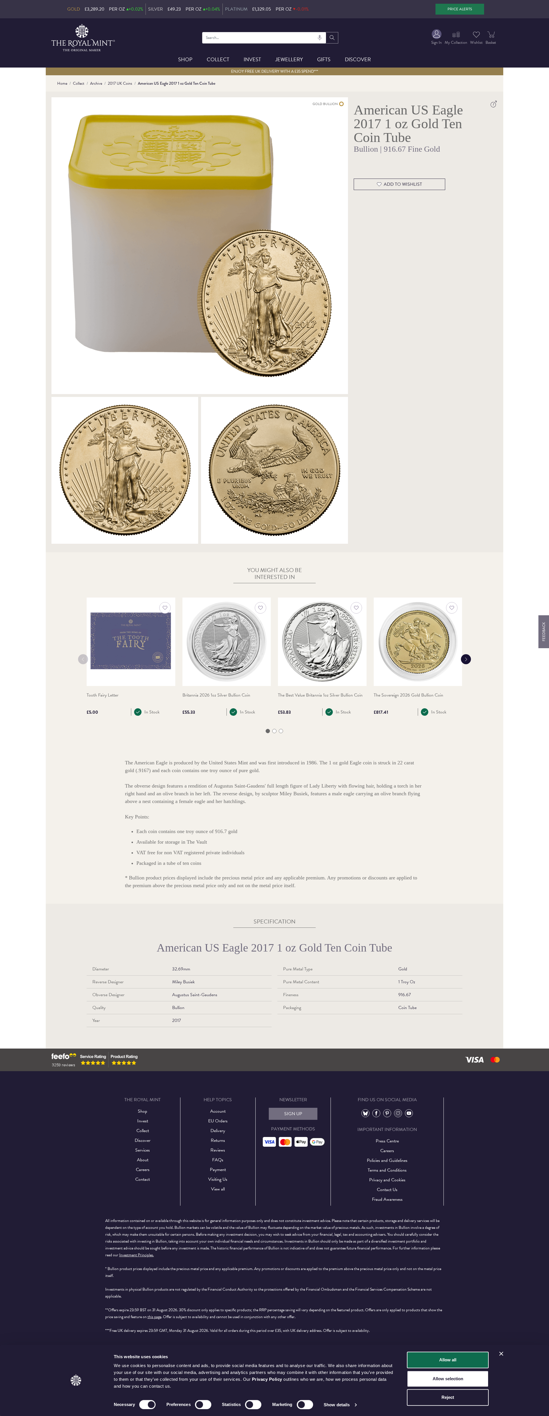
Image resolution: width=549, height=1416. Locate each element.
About (142, 1159)
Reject (447, 1397)
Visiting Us (217, 1179)
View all (218, 1189)
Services (142, 1150)
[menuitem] (436, 38)
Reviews (217, 1150)
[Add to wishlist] (165, 608)
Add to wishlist (403, 184)
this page (154, 1317)
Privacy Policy (267, 1379)
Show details (337, 1404)
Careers (143, 1169)
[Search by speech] (319, 37)
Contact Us (387, 1189)
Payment (218, 1169)
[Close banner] (501, 1354)
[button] (268, 731)
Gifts (324, 59)
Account (218, 1111)
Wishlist (476, 42)
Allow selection (448, 1378)
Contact (142, 1179)
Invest (252, 59)
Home (62, 83)
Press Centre (387, 1141)
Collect (218, 59)
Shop (185, 59)
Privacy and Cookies (387, 1179)
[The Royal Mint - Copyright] (83, 37)
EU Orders (218, 1121)
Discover (358, 59)
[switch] (203, 1404)
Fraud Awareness (387, 1199)
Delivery (217, 1130)
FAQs (217, 1159)
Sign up (293, 1113)
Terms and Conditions (387, 1170)
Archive (96, 83)
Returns (218, 1140)
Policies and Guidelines (387, 1160)
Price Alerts (459, 9)
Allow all (447, 1359)
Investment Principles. (136, 1255)
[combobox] (264, 37)
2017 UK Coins (120, 83)
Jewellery (289, 59)
